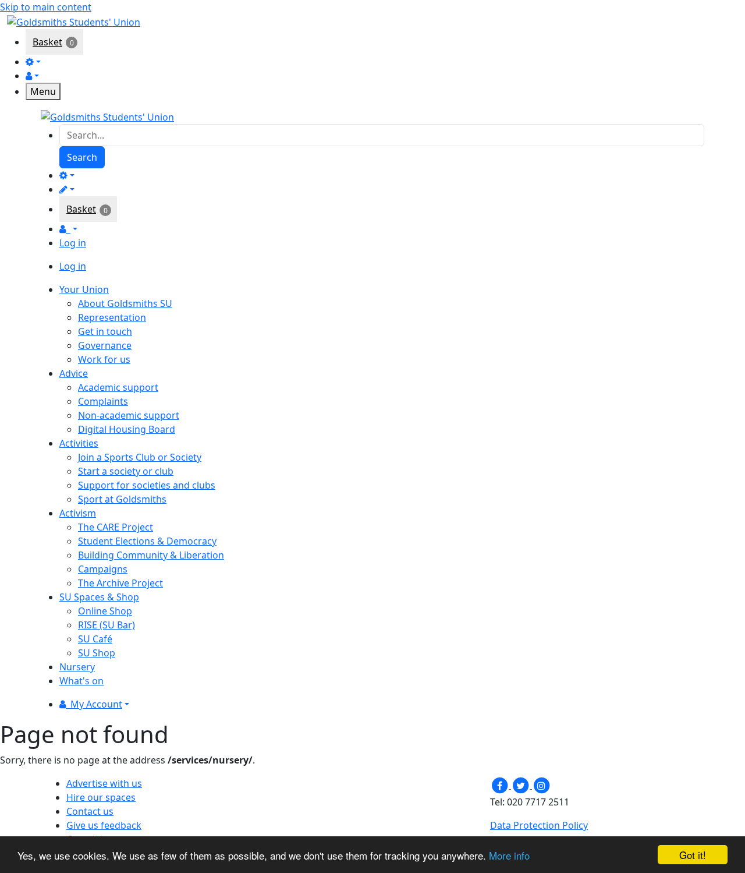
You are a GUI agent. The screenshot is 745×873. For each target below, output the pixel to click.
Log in (72, 242)
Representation (112, 317)
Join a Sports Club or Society (139, 457)
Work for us (104, 359)
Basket (47, 42)
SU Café (95, 638)
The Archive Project (120, 583)
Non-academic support (128, 415)
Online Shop (105, 611)
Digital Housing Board (126, 429)
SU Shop (96, 652)
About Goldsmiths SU (125, 303)
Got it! (692, 854)
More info (509, 855)
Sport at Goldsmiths (122, 499)
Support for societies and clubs (146, 485)
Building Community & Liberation (151, 555)
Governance (105, 345)
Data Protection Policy (539, 825)
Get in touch (105, 331)
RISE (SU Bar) (106, 624)
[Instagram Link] (541, 785)
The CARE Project (115, 527)
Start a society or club (125, 471)
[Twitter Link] (521, 785)
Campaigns (102, 569)
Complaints (103, 401)
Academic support (118, 387)
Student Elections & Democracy (147, 541)
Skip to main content (45, 7)
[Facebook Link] (500, 785)
